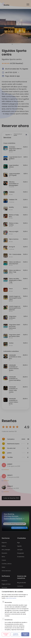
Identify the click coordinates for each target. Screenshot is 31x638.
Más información (11, 598)
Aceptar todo (25, 634)
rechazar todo (6, 634)
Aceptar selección (16, 634)
